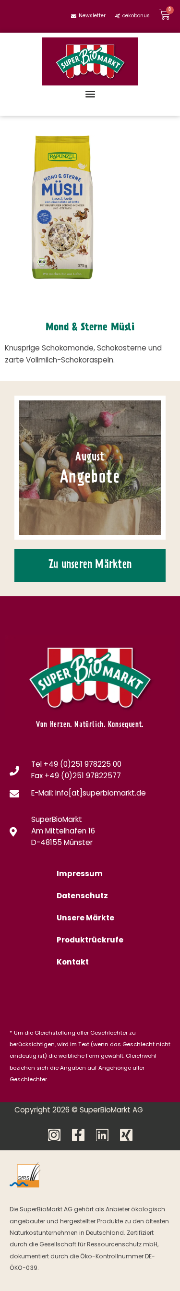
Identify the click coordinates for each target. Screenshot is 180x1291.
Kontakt (73, 962)
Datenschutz (82, 896)
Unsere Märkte (85, 918)
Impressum (80, 874)
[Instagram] (54, 1135)
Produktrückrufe (90, 940)
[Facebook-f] (78, 1135)
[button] (90, 93)
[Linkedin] (102, 1135)
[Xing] (126, 1135)
